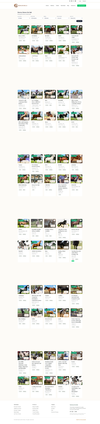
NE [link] (19, 57)
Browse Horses (17, 406)
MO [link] (79, 186)
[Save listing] (28, 27)
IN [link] (32, 57)
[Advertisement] (50, 78)
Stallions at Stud (17, 408)
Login (80, 1)
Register (84, 1)
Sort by (71, 16)
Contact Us (73, 5)
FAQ (52, 410)
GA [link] (40, 105)
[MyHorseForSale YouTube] (75, 1)
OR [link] (38, 302)
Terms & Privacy (54, 412)
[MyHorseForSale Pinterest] (71, 1)
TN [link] (78, 39)
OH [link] (50, 57)
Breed (45, 16)
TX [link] (61, 234)
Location (19, 16)
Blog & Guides (36, 406)
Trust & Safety (36, 412)
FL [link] (49, 102)
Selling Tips (35, 410)
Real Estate (63, 5)
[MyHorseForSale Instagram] (73, 1)
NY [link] (62, 254)
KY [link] (25, 37)
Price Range (59, 16)
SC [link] (49, 37)
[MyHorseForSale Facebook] (69, 1)
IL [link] (22, 252)
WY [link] (36, 320)
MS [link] (74, 393)
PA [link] (24, 126)
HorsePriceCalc (36, 413)
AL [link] (24, 166)
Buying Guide (35, 408)
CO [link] (35, 232)
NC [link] (34, 186)
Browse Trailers (17, 410)
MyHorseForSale (74, 405)
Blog (68, 5)
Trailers (57, 5)
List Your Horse (82, 5)
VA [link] (62, 191)
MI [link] (50, 297)
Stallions (52, 5)
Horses (47, 5)
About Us (53, 406)
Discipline (33, 16)
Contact (53, 408)
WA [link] (23, 320)
